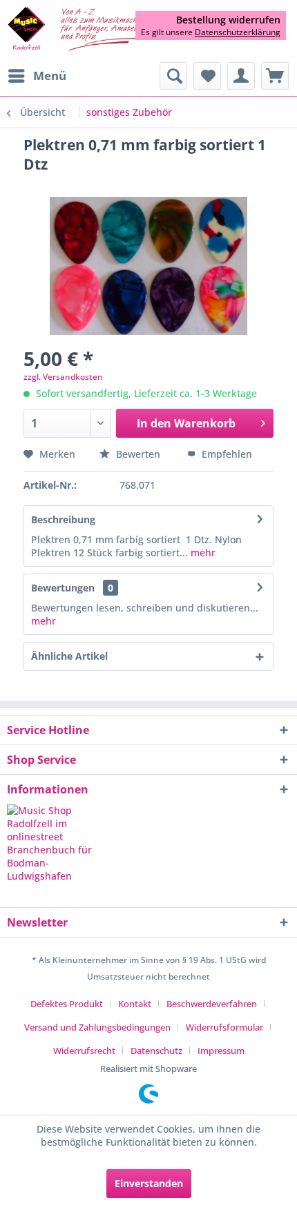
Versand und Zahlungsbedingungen (97, 1027)
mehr (201, 552)
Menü (49, 75)
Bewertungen (63, 587)
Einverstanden (149, 1183)
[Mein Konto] (241, 76)
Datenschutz (156, 1050)
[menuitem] (36, 76)
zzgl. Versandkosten (63, 377)
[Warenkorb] (275, 76)
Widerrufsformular (224, 1027)
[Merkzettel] (207, 76)
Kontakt (134, 1004)
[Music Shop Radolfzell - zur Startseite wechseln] (77, 29)
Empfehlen (225, 453)
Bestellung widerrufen (228, 20)
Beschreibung (63, 519)
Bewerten (138, 453)
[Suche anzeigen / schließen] (173, 76)
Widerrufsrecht (84, 1050)
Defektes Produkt (66, 1004)
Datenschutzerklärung (237, 32)
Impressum (221, 1050)
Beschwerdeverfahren (211, 1004)
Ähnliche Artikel (69, 655)
